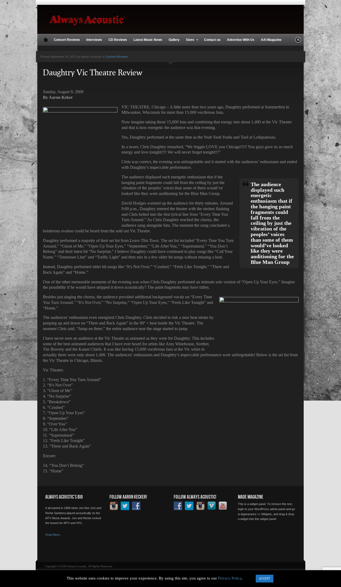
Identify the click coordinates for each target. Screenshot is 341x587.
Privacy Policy (230, 578)
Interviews (94, 40)
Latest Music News (147, 40)
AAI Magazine (271, 40)
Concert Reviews (67, 40)
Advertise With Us (240, 40)
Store (188, 40)
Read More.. (53, 534)
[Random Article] (298, 41)
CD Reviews (117, 40)
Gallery (174, 40)
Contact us (212, 40)
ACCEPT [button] (264, 578)
